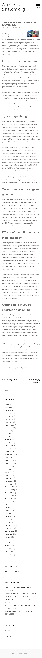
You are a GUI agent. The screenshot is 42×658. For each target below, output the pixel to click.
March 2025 (8, 443)
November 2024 (9, 454)
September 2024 (9, 460)
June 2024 (8, 469)
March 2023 (8, 513)
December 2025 (9, 416)
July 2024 (7, 466)
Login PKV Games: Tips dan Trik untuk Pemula (18, 587)
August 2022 (8, 534)
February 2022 (9, 552)
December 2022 (9, 522)
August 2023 (8, 499)
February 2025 (9, 446)
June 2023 (8, 504)
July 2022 (7, 537)
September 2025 (9, 425)
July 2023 (7, 502)
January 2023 (8, 519)
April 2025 (8, 440)
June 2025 (8, 434)
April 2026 (8, 404)
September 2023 (9, 496)
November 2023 (9, 490)
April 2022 (8, 546)
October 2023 (8, 493)
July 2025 (7, 431)
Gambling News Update (18, 368)
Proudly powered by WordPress (21, 653)
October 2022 (8, 528)
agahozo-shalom (17, 27)
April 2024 (8, 475)
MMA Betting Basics (9, 380)
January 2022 (8, 555)
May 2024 (7, 472)
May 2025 (7, 437)
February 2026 (9, 410)
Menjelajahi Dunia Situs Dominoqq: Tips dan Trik (18, 611)
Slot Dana (7, 630)
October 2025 (8, 422)
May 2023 (7, 507)
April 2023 (8, 510)
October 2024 (8, 457)
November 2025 (9, 419)
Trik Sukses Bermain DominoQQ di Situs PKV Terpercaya (20, 599)
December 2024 (9, 452)
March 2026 (8, 407)
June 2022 (8, 540)
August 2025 (8, 428)
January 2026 (8, 413)
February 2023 (9, 516)
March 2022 (8, 549)
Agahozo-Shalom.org (13, 7)
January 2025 (8, 449)
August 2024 (8, 463)
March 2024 (8, 478)
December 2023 (9, 487)
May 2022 (7, 543)
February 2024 (9, 481)
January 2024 (8, 484)
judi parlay (8, 636)
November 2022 (9, 525)
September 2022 (9, 531)
